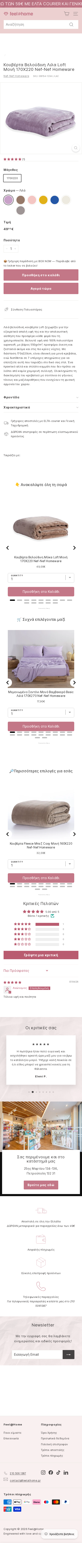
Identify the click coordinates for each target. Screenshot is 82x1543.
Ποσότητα (12, 240)
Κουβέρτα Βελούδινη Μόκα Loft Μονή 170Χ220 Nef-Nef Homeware (41, 559)
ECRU (66, 200)
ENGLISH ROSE (32, 200)
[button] (13, 159)
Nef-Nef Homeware (16, 76)
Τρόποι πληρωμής (52, 1455)
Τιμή (7, 222)
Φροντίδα (11, 397)
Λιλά (8, 200)
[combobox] (41, 24)
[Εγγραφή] (68, 1354)
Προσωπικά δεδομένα (55, 1438)
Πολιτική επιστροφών (54, 1444)
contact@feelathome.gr (25, 1480)
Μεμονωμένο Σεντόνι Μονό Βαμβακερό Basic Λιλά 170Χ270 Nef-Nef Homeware (41, 694)
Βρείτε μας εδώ (41, 1185)
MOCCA (20, 200)
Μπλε (55, 200)
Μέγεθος (11, 170)
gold (43, 200)
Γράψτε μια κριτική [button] (41, 955)
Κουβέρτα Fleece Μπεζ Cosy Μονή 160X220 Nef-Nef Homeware (41, 845)
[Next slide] (74, 548)
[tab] (12, 600)
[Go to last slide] (8, 548)
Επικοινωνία (11, 1438)
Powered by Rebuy (41, 608)
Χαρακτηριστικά (17, 407)
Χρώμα (14, 190)
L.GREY (20, 210)
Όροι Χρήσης (49, 1432)
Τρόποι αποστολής (52, 1450)
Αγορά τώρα (41, 289)
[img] (12, 982)
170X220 (12, 178)
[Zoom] (76, 148)
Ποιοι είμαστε (12, 1432)
